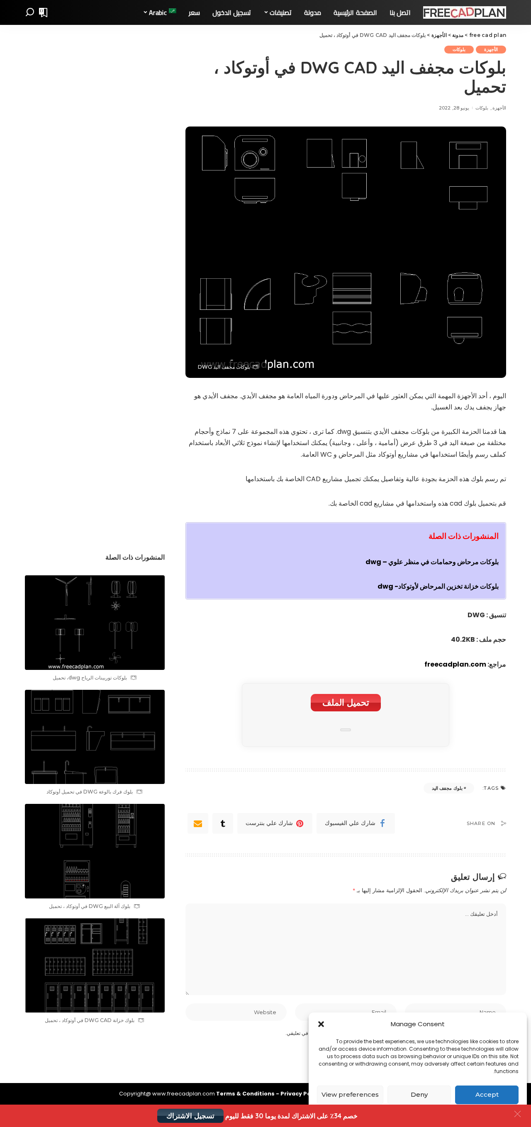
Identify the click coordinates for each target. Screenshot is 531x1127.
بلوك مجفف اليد (447, 788)
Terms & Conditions (246, 1093)
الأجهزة (491, 49)
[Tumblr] (222, 823)
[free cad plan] (464, 12)
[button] (321, 1024)
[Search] (30, 12)
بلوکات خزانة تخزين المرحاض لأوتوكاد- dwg (438, 586)
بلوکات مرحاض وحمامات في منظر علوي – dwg (432, 562)
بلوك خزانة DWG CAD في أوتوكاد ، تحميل (89, 1020)
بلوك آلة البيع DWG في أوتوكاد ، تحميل (89, 906)
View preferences (350, 1094)
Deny (419, 1094)
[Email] (198, 823)
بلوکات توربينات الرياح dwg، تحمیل (90, 677)
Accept (487, 1094)
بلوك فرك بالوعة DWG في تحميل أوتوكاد (89, 792)
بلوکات (459, 49)
